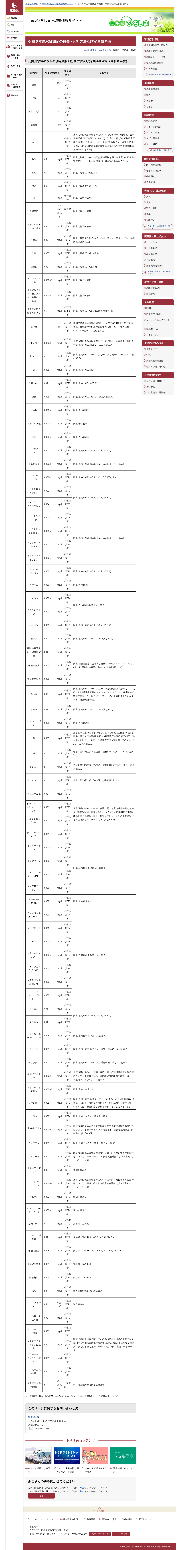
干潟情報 (150, 182)
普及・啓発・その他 (155, 366)
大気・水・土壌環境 (155, 190)
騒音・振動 (151, 208)
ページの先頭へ (99, 1510)
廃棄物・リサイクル (155, 236)
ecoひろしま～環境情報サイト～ (57, 3)
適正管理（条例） (154, 313)
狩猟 (148, 354)
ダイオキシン (152, 334)
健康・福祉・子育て (15, 56)
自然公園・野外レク (155, 380)
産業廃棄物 (151, 253)
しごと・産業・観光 (16, 76)
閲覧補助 (14, 18)
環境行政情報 (151, 39)
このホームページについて (43, 1519)
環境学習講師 (152, 89)
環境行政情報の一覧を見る (160, 74)
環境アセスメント (154, 287)
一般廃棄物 (151, 247)
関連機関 (128, 1519)
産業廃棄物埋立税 (154, 265)
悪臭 (148, 214)
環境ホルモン (152, 328)
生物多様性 (151, 348)
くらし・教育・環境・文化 (16, 46)
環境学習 (149, 83)
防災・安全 (15, 66)
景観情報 (150, 293)
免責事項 (91, 1519)
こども (149, 106)
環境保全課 (33, 1417)
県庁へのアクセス (100, 1533)
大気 (148, 196)
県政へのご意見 (109, 1519)
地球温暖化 (151, 120)
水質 (148, 202)
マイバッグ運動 (153, 126)
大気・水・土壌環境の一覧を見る (159, 227)
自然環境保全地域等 (155, 392)
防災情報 (14, 38)
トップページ (31, 3)
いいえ (104, 1487)
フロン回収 (151, 144)
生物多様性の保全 (153, 343)
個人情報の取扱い (71, 1519)
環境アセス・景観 (153, 281)
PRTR (148, 307)
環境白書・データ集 (155, 56)
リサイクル (151, 242)
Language (15, 31)
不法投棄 (150, 259)
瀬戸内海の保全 (153, 164)
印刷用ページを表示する (99, 50)
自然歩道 (150, 386)
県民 (148, 94)
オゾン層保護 (152, 138)
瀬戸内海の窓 (151, 158)
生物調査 (150, 176)
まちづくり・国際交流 (15, 85)
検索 (12, 25)
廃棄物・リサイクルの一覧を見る (159, 272)
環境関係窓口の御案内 (157, 45)
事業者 (149, 100)
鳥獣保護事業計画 (154, 360)
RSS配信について (147, 1519)
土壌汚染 (150, 219)
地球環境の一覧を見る (162, 150)
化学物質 (149, 302)
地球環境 (149, 115)
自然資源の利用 (152, 374)
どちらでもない (90, 1487)
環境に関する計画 (154, 50)
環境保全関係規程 (154, 62)
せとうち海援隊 (153, 170)
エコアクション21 (155, 132)
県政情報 (15, 95)
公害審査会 (151, 68)
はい (76, 1487)
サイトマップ (121, 1533)
